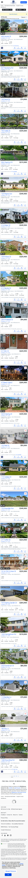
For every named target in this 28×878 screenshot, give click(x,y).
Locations (7, 9)
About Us (15, 814)
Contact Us (9, 814)
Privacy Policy (4, 817)
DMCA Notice (4, 827)
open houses (17, 788)
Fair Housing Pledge (13, 827)
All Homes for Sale (5, 809)
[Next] (26, 27)
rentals (10, 788)
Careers (21, 814)
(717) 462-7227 (16, 45)
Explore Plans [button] (22, 847)
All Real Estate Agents (16, 809)
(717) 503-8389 (14, 171)
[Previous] (1, 27)
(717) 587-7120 (14, 769)
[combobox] (24, 17)
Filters (22, 9)
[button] (23, 2)
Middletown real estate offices (19, 792)
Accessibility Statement (17, 823)
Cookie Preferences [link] (6, 830)
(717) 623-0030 (18, 454)
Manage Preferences (11, 871)
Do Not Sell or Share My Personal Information (13, 821)
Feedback (3, 814)
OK (8, 874)
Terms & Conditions (6, 823)
